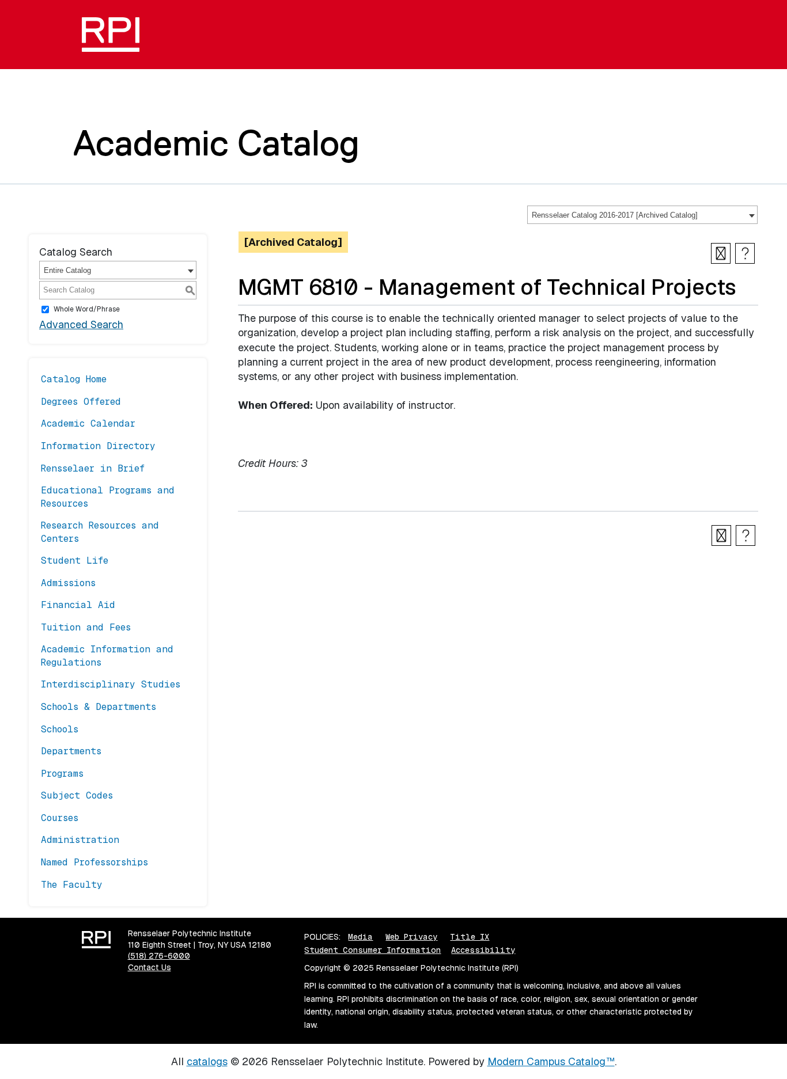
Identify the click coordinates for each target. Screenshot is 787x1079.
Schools (59, 729)
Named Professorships (94, 862)
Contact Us (149, 967)
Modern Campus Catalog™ (551, 1061)
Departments (71, 751)
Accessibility (483, 950)
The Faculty (72, 885)
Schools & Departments (98, 707)
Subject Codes (77, 795)
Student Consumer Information (372, 950)
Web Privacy (411, 937)
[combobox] (642, 215)
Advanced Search (81, 324)
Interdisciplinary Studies (110, 684)
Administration (80, 840)
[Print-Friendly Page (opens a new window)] (721, 253)
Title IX (469, 937)
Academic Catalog (216, 143)
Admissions (68, 583)
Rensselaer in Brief (93, 468)
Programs (62, 774)
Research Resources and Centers (100, 531)
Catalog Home (74, 379)
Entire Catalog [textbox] (67, 270)
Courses (59, 818)
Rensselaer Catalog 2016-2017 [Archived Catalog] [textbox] (615, 215)
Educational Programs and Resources (108, 496)
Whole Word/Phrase (87, 309)
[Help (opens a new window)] (745, 253)
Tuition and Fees (86, 627)
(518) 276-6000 (159, 956)
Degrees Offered (81, 402)
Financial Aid (78, 605)
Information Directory (98, 446)
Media (360, 937)
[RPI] (115, 34)
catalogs (207, 1061)
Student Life (74, 560)
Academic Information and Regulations (107, 655)
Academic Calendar (88, 423)
